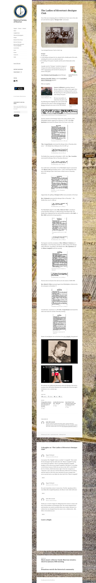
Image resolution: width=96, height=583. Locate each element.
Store (15, 50)
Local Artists (16, 48)
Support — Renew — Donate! (20, 28)
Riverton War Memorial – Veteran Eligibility (19, 45)
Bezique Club (63, 434)
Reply (43, 477)
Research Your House (18, 39)
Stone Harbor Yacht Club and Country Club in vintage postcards (70, 403)
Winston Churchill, (46, 78)
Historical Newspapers (18, 35)
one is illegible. (67, 336)
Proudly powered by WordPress (48, 580)
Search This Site (17, 63)
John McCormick (54, 434)
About (15, 30)
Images (15, 37)
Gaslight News (17, 33)
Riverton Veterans (17, 42)
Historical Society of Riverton (20, 21)
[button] (57, 359)
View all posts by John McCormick (69, 426)
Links (15, 57)
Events (15, 52)
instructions (48, 69)
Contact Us (16, 54)
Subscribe (16, 115)
